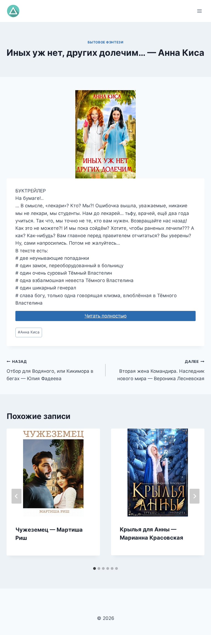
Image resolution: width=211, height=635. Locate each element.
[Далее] (194, 496)
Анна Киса (29, 332)
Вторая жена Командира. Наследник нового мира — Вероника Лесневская (160, 370)
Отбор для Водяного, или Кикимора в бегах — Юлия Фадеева (50, 370)
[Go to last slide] (16, 496)
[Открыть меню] (199, 11)
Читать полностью (106, 316)
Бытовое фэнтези (106, 42)
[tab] (94, 568)
